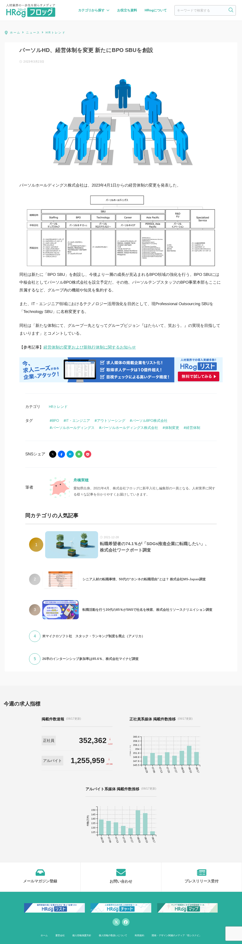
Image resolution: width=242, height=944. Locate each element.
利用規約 (139, 935)
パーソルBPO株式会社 (150, 420)
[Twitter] (116, 922)
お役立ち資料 (127, 10)
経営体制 (193, 427)
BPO (55, 420)
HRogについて (156, 10)
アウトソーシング (111, 420)
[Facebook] (126, 922)
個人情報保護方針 (81, 935)
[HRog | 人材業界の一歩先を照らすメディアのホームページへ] (31, 10)
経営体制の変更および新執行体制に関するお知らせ (89, 347)
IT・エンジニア (78, 420)
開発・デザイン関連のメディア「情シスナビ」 (176, 935)
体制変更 (172, 427)
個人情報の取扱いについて (113, 935)
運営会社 (60, 935)
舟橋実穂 (81, 480)
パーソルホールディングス (73, 427)
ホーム (44, 935)
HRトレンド (58, 406)
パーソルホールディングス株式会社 (129, 427)
